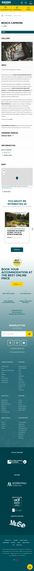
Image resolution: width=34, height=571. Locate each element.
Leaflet (3, 186)
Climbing (20, 380)
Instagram (17, 343)
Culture (20, 404)
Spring (3, 422)
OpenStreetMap (10, 186)
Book (16, 284)
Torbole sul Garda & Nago (7, 370)
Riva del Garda (5, 366)
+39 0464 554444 (17, 312)
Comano (3, 374)
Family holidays (22, 406)
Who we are (25, 542)
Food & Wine (4, 400)
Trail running (21, 384)
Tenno (2, 376)
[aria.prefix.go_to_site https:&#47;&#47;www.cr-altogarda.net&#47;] (17, 462)
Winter (3, 428)
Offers (28, 9)
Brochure (20, 436)
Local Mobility (21, 432)
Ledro (2, 372)
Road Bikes (21, 376)
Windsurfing (21, 386)
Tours (19, 370)
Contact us (7, 540)
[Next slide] (32, 229)
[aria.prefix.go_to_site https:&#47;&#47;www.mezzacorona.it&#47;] (17, 484)
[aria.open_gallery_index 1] (17, 51)
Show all (17, 249)
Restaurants (4, 402)
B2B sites (19, 544)
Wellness (3, 408)
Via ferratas (21, 382)
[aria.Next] (28, 51)
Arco (2, 368)
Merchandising (22, 408)
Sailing (20, 388)
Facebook (10, 343)
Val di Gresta (4, 382)
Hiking (20, 378)
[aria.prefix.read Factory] (17, 560)
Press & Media (24, 540)
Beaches (3, 406)
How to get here (22, 430)
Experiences (17, 9)
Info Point (20, 434)
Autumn (3, 426)
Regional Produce (5, 404)
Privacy (13, 542)
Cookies (15, 540)
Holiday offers (21, 426)
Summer (3, 424)
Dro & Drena (4, 378)
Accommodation (5, 9)
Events (20, 400)
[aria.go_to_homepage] (6, 2)
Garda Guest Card (22, 428)
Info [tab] (3, 32)
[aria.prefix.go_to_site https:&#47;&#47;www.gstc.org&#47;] (17, 505)
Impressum (6, 542)
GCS (13, 544)
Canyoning (21, 390)
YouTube (24, 343)
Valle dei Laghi (5, 380)
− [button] (3, 173)
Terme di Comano (5, 412)
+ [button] (3, 170)
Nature (20, 402)
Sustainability (21, 410)
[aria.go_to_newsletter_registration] (29, 334)
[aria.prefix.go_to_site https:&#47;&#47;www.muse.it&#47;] (17, 524)
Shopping (3, 410)
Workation (21, 438)
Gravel (20, 374)
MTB (19, 372)
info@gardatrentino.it (17, 314)
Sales (18, 542)
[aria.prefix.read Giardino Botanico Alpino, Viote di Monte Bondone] (17, 227)
